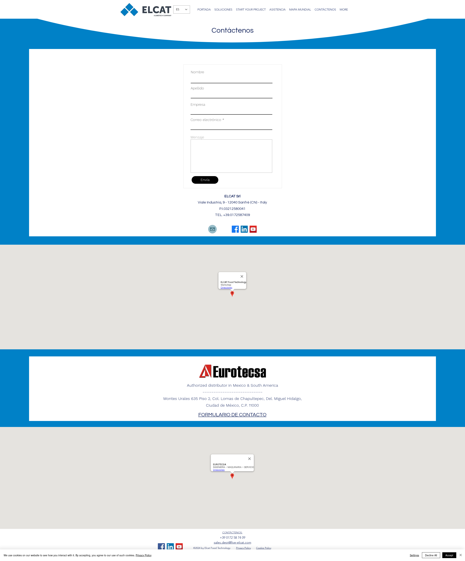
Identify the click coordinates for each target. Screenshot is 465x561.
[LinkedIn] (244, 229)
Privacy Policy (143, 555)
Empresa (198, 104)
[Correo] (212, 229)
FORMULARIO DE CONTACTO (232, 414)
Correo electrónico (206, 120)
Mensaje (197, 137)
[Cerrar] (460, 555)
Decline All (431, 555)
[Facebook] (235, 229)
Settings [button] (414, 555)
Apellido (197, 88)
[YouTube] (253, 229)
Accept (449, 555)
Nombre (197, 72)
